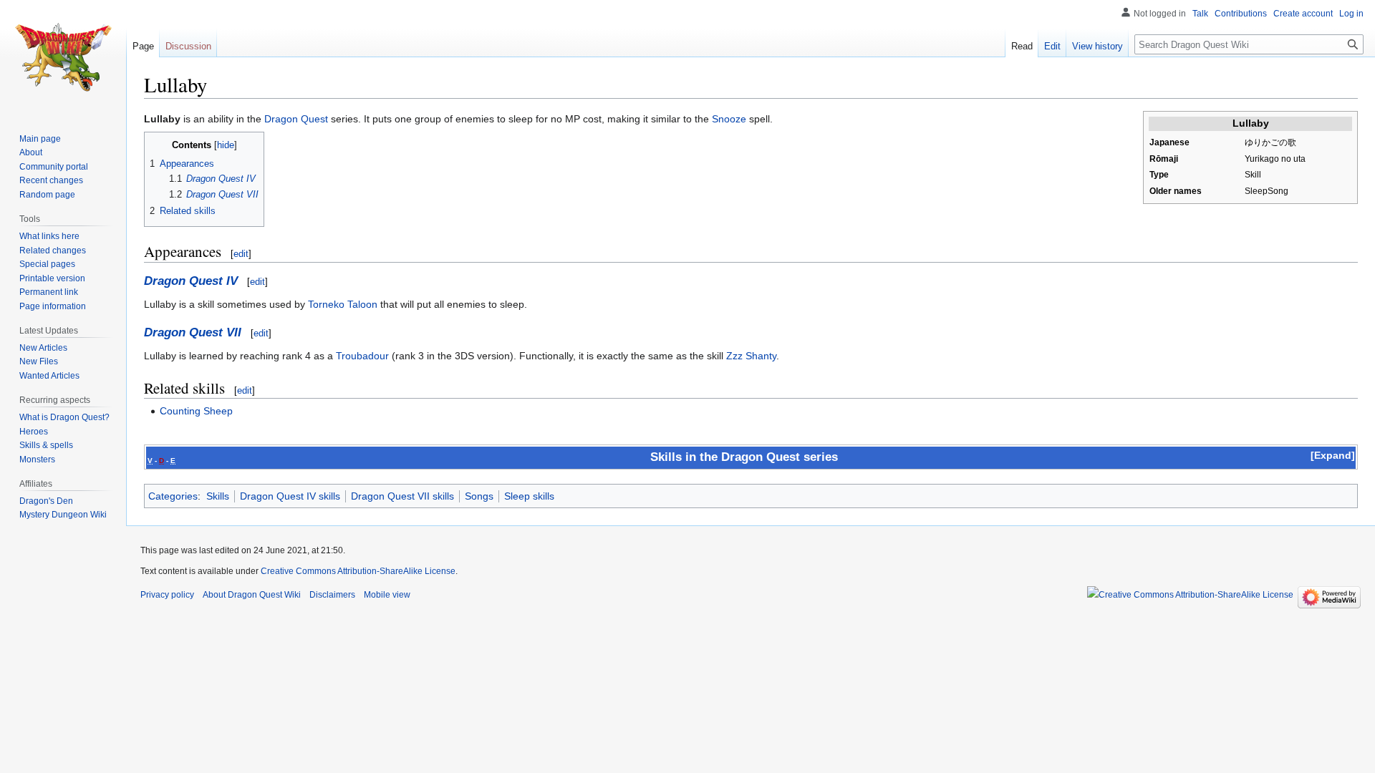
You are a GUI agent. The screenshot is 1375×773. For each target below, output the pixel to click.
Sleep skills (529, 496)
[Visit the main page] (63, 57)
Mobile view (387, 595)
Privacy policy (167, 595)
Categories (173, 496)
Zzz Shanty (751, 355)
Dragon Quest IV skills (290, 496)
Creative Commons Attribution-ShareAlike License (358, 571)
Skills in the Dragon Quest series (744, 457)
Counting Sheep (196, 411)
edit (241, 253)
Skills (217, 496)
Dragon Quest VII (192, 332)
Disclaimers (332, 595)
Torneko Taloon (342, 304)
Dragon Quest (296, 119)
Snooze (729, 119)
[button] (1333, 455)
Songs (479, 496)
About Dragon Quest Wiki (252, 595)
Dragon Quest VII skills (402, 496)
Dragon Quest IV (191, 281)
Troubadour (362, 355)
